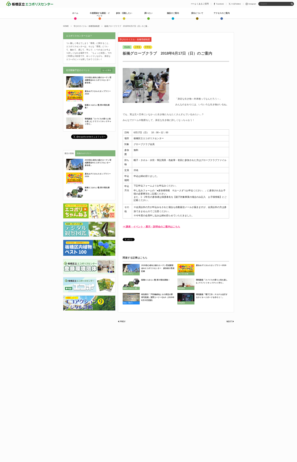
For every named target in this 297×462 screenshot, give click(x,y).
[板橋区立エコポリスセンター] (29, 4)
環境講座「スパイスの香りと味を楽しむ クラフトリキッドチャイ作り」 (212, 281)
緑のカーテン (128, 274)
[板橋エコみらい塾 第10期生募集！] (131, 284)
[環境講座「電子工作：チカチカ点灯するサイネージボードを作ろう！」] (185, 298)
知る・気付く (128, 303)
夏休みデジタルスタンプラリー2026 (211, 265)
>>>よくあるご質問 (200, 4)
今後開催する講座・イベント (100, 14)
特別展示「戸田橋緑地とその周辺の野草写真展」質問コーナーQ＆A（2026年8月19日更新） (157, 297)
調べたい (148, 13)
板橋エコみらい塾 (130, 288)
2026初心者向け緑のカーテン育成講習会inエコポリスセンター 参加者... (98, 80)
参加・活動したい (124, 13)
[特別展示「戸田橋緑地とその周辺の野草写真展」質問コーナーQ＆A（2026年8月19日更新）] (131, 298)
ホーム (75, 13)
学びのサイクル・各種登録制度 (135, 39)
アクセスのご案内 (222, 13)
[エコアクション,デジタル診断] (89, 309)
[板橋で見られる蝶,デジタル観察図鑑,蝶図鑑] (89, 235)
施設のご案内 (173, 13)
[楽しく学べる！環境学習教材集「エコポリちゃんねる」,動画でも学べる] (89, 217)
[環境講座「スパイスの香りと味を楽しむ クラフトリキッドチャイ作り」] (185, 284)
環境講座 (181, 288)
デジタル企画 (183, 274)
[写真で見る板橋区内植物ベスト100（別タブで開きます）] (89, 254)
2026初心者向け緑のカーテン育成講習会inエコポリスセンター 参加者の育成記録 (157, 268)
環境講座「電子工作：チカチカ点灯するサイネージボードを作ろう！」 (212, 295)
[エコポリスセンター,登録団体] (89, 272)
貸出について (197, 13)
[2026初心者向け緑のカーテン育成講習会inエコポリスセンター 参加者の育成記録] (131, 269)
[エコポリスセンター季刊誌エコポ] (89, 290)
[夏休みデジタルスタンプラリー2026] (185, 269)
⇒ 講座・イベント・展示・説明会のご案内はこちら (151, 226)
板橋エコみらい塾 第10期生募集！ (155, 280)
